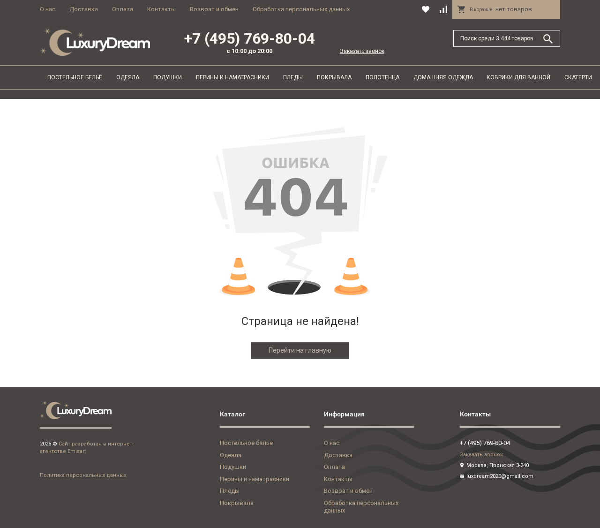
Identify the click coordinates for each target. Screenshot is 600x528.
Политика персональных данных (83, 475)
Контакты (161, 9)
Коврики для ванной (518, 77)
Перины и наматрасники (232, 77)
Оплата (122, 9)
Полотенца (382, 77)
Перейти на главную (300, 350)
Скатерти (578, 77)
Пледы (293, 77)
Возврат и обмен (214, 9)
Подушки (167, 77)
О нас (47, 9)
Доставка (83, 9)
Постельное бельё (74, 77)
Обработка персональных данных (301, 9)
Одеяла (127, 77)
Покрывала (334, 77)
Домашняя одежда (443, 77)
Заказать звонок (362, 51)
